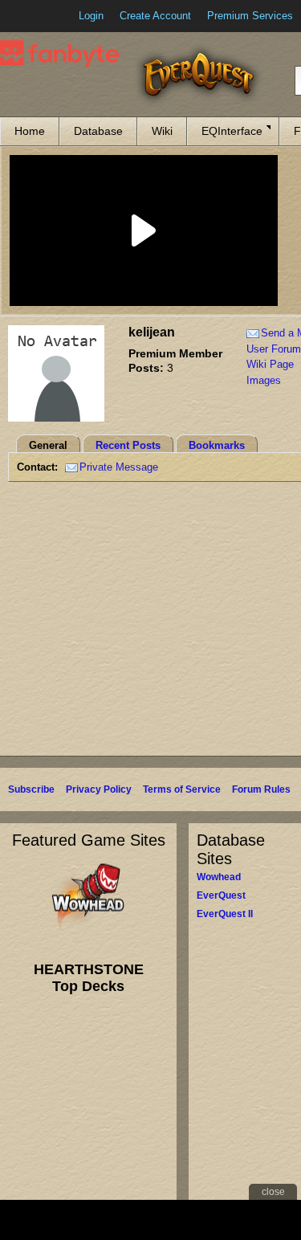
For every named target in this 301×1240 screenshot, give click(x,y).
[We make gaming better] (51, 16)
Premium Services (250, 16)
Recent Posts (128, 445)
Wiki (162, 130)
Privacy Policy (99, 789)
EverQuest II (225, 914)
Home (29, 130)
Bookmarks (217, 445)
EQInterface (231, 130)
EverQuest (221, 895)
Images (263, 380)
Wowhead (219, 877)
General (48, 445)
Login (91, 16)
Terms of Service (182, 789)
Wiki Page (270, 364)
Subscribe (31, 789)
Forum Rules (261, 789)
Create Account (155, 16)
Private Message (118, 467)
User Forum (273, 349)
